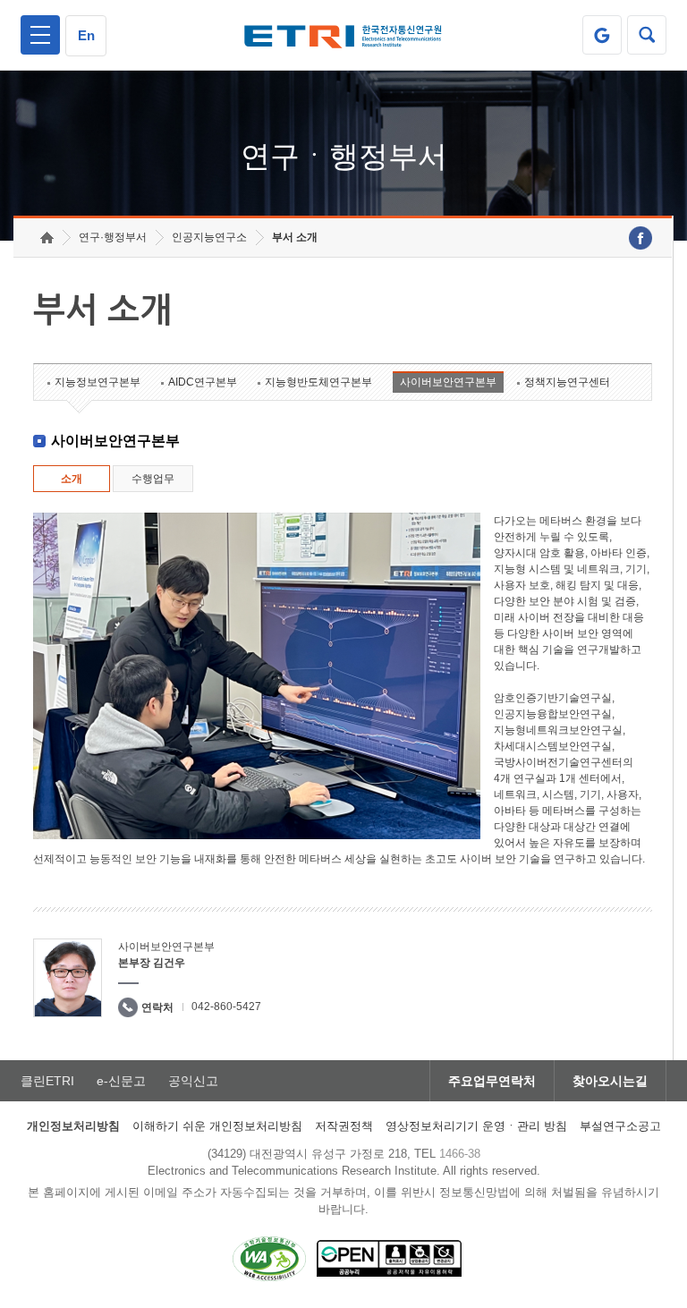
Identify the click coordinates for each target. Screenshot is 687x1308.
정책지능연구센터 (567, 382)
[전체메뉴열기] (40, 35)
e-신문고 (121, 1081)
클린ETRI (47, 1081)
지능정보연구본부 (97, 382)
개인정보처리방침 (73, 1126)
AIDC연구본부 (202, 382)
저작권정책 (344, 1126)
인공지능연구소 (209, 237)
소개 (71, 478)
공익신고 (193, 1081)
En (86, 35)
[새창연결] (640, 238)
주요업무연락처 (492, 1081)
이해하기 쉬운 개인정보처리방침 (217, 1126)
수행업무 (152, 478)
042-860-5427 (226, 1006)
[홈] (47, 237)
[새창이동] (602, 35)
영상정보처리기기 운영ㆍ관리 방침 (476, 1126)
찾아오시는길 (610, 1081)
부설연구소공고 (620, 1126)
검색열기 (646, 35)
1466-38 (459, 1153)
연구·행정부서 (113, 237)
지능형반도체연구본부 (318, 382)
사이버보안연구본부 (448, 382)
